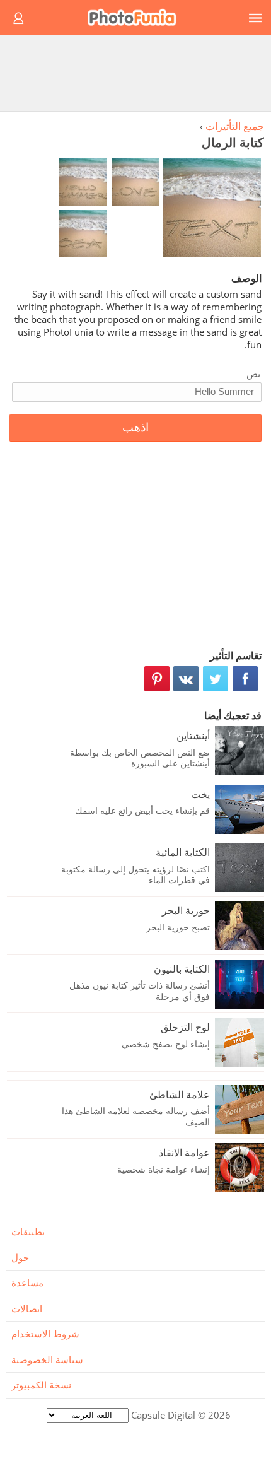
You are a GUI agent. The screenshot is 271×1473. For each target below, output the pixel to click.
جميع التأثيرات (234, 126)
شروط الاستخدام (45, 1333)
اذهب (135, 427)
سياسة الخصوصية (47, 1359)
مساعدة (27, 1282)
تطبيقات (28, 1231)
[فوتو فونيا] (137, 17)
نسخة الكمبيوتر (41, 1384)
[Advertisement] (135, 72)
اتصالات (26, 1308)
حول (20, 1257)
